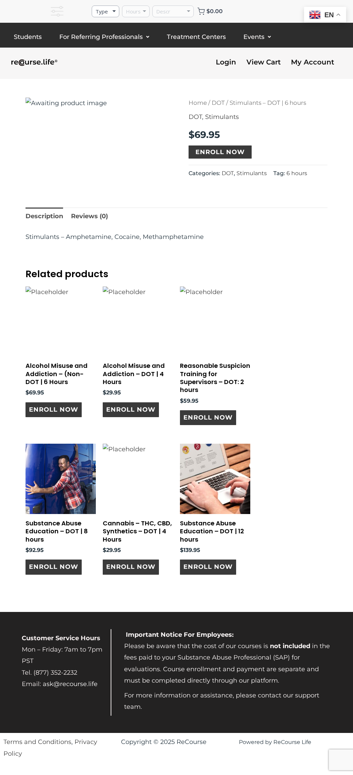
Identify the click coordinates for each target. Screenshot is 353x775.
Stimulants (222, 117)
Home (198, 102)
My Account (312, 62)
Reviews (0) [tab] (89, 216)
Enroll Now (220, 152)
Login (226, 62)
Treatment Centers (196, 37)
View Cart (263, 62)
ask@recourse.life (70, 684)
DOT (218, 102)
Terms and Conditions (37, 742)
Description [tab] (44, 216)
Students (28, 37)
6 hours (296, 173)
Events (253, 37)
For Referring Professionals (101, 37)
